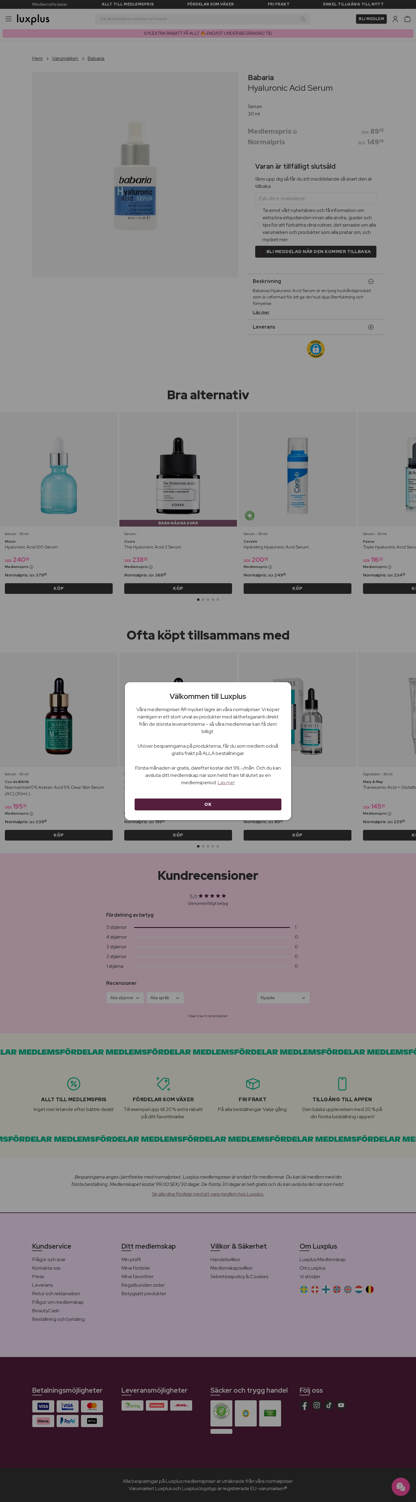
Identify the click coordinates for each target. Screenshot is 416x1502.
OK (207, 804)
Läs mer (226, 782)
